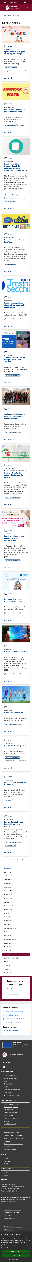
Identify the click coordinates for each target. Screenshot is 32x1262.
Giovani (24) (8, 909)
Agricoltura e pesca (10, 1149)
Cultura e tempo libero (11, 1107)
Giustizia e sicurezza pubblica (13, 1135)
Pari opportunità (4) (10, 932)
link (7, 1247)
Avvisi (6, 1164)
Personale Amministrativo (12, 1090)
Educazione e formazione (11, 1132)
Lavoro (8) (7, 917)
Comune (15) (8, 891)
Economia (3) (8, 898)
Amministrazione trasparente (13, 1227)
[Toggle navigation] (3, 8)
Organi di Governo (9, 1075)
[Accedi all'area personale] (25, 2)
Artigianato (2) (8, 883)
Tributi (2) (7, 965)
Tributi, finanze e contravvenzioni (14, 1138)
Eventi (6, 1175)
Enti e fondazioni (9, 1084)
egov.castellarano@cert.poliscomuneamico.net (15, 1197)
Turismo (6, 1121)
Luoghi (6, 1172)
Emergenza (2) (8, 906)
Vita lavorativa (8, 1110)
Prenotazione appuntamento (12, 1210)
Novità (10, 15)
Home (4, 15)
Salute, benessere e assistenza (13, 1144)
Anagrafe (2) (8, 880)
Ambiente (7, 1141)
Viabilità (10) (8, 973)
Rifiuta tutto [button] (16, 1255)
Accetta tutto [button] (15, 1251)
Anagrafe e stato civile (11, 1104)
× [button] (30, 1233)
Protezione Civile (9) (10, 939)
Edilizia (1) (7, 902)
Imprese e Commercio (10, 1112)
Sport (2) (7, 962)
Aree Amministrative (10, 1078)
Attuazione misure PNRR (11, 1095)
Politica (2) (7, 936)
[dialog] (16, 1247)
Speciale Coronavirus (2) (11, 958)
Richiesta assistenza (10, 1218)
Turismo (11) (8, 969)
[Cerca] (28, 8)
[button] (16, 1259)
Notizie (10, 46)
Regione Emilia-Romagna (10, 2)
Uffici (5, 1081)
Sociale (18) (7, 954)
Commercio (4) (8, 887)
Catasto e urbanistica (10, 1118)
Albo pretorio (8, 1230)
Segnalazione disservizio (11, 1213)
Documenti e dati (9, 1092)
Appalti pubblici (8, 1115)
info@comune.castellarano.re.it (15, 1199)
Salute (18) (7, 943)
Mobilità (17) (8, 921)
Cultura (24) (8, 894)
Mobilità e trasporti (10, 1124)
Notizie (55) (7, 924)
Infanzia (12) (8, 913)
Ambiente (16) (8, 876)
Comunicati (7, 1161)
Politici (6, 1087)
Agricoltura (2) (8, 872)
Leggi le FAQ (8, 1215)
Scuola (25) (7, 947)
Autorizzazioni (8, 1147)
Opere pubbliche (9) (10, 928)
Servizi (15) (7, 950)
